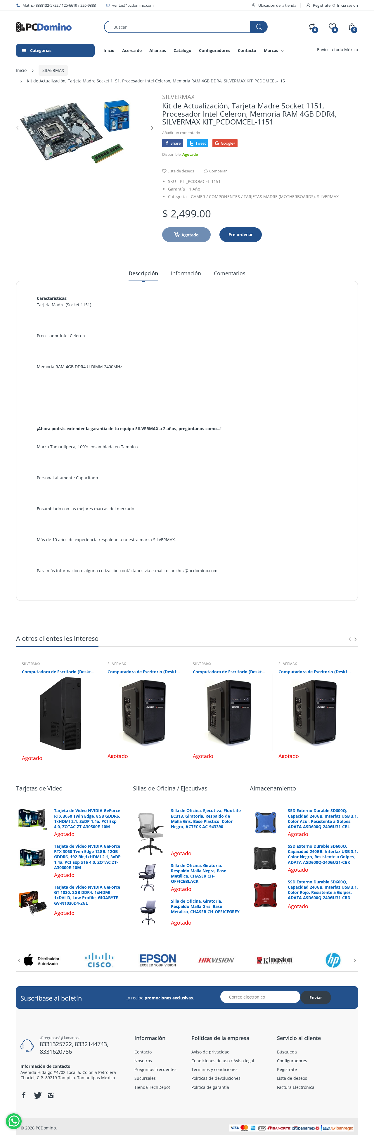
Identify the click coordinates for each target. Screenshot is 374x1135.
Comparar (218, 171)
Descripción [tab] (143, 273)
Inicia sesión (347, 5)
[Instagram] (50, 1095)
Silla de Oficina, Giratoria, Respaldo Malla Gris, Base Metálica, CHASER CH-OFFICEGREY (205, 906)
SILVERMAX (53, 70)
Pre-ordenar (240, 234)
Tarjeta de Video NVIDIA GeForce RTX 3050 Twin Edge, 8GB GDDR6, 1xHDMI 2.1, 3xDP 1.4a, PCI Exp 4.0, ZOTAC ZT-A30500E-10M (87, 818)
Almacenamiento (273, 788)
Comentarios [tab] (229, 273)
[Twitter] (37, 1095)
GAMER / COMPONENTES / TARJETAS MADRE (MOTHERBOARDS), (253, 196)
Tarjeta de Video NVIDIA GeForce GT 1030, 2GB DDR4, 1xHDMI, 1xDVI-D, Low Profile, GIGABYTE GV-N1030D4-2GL (87, 895)
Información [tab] (186, 273)
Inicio (21, 70)
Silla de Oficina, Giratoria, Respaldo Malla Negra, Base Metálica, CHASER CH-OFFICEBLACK (198, 873)
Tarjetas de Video (39, 788)
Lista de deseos (180, 171)
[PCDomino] (44, 26)
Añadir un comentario (181, 132)
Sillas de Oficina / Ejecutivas (170, 788)
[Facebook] (23, 1095)
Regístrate (321, 5)
